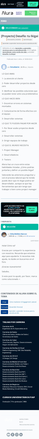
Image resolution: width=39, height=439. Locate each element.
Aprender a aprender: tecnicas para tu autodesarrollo (20, 43)
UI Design (5, 358)
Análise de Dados (22, 334)
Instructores (23, 419)
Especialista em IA (21, 328)
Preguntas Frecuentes (26, 424)
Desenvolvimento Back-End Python (14, 376)
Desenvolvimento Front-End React (14, 366)
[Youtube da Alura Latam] (8, 434)
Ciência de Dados (8, 334)
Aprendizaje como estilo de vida (14, 52)
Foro (3, 21)
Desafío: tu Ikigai (8, 54)
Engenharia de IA (8, 328)
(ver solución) (23, 28)
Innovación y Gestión (14, 39)
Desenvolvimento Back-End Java (13, 379)
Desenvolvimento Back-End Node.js (14, 381)
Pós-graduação (16, 401)
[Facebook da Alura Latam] (12, 434)
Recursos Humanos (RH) (18, 387)
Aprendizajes (28, 39)
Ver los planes (33, 4)
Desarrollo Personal (16, 307)
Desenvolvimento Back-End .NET (13, 374)
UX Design (13, 358)
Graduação (6, 401)
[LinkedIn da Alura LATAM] (21, 434)
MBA (25, 401)
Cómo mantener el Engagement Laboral (22, 302)
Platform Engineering (9, 350)
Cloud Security (7, 342)
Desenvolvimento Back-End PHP (13, 372)
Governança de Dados (10, 337)
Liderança (5, 387)
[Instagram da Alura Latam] (17, 434)
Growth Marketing (21, 389)
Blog (21, 422)
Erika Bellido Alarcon (18, 234)
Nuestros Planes (32, 13)
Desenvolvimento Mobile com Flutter (15, 364)
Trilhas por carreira (13, 322)
